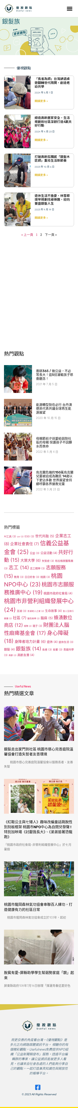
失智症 (48, 560)
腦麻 (47, 618)
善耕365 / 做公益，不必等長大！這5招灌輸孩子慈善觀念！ (54, 374)
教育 (19, 576)
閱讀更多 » (41, 101)
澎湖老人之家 (35, 611)
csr (20, 536)
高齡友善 (25, 655)
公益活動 (48, 553)
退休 (52, 642)
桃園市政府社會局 (58, 593)
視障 (28, 626)
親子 (37, 625)
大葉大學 (30, 560)
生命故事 (53, 611)
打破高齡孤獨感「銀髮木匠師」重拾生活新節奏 (52, 158)
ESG (29, 536)
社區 (19, 618)
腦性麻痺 (33, 618)
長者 (47, 649)
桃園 (45, 576)
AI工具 (10, 536)
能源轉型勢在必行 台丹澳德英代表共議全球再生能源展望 (54, 408)
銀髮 (9, 649)
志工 (19, 568)
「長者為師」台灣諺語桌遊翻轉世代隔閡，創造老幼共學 (52, 82)
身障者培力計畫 (30, 641)
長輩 (57, 649)
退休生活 (66, 641)
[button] (69, 8)
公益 (34, 553)
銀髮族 (28, 649)
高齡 (12, 655)
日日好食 (32, 576)
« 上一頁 (27, 234)
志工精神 (37, 568)
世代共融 (44, 536)
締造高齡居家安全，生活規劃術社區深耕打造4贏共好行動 (53, 121)
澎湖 (21, 610)
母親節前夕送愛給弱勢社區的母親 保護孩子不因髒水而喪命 (54, 442)
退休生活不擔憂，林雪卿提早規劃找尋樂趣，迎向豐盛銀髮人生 (52, 199)
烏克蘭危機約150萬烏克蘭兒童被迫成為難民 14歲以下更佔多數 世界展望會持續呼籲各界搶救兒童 (54, 478)
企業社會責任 (24, 544)
